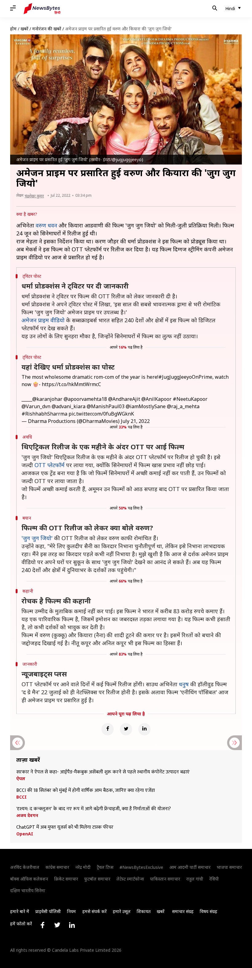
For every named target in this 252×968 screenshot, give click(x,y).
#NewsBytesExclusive (141, 867)
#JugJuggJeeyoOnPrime (185, 377)
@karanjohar (47, 399)
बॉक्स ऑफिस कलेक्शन (29, 879)
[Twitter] (126, 729)
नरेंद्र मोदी (83, 867)
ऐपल (20, 778)
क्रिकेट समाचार (66, 879)
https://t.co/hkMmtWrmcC (71, 384)
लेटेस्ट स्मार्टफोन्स (130, 879)
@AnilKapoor (156, 399)
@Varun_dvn (36, 406)
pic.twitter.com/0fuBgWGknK (101, 413)
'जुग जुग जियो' (37, 538)
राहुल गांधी (194, 879)
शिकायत (144, 911)
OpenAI (24, 834)
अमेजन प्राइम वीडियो (43, 320)
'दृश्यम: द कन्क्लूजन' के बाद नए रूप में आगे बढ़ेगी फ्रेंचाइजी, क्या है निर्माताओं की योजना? (93, 809)
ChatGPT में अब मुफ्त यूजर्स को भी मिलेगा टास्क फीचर (64, 827)
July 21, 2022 (135, 421)
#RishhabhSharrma (44, 413)
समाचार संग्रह (183, 911)
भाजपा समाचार (229, 867)
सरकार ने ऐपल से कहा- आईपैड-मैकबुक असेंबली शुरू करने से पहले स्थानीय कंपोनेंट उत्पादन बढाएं (103, 772)
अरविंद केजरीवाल (24, 867)
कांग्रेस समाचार (57, 867)
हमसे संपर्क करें (94, 911)
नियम (71, 911)
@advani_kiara (68, 406)
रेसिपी (214, 879)
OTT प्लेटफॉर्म (49, 465)
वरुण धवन (46, 225)
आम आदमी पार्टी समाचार (190, 867)
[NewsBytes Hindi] (42, 8)
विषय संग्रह (208, 911)
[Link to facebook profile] (42, 925)
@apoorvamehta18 (85, 399)
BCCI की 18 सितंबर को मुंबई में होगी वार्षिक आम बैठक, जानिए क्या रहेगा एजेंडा (85, 791)
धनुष (184, 684)
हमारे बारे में (19, 911)
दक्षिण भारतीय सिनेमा (27, 890)
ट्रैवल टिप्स (105, 867)
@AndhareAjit (124, 399)
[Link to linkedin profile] (72, 925)
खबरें (24, 29)
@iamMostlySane (146, 406)
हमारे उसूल (122, 911)
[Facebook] (107, 729)
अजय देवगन (27, 815)
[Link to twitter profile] (57, 925)
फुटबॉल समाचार (97, 879)
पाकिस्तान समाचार (165, 879)
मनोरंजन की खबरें (46, 29)
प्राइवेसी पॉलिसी (48, 911)
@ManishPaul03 (105, 406)
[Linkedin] (144, 729)
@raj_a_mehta (183, 406)
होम (13, 29)
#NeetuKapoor (190, 399)
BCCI (21, 797)
